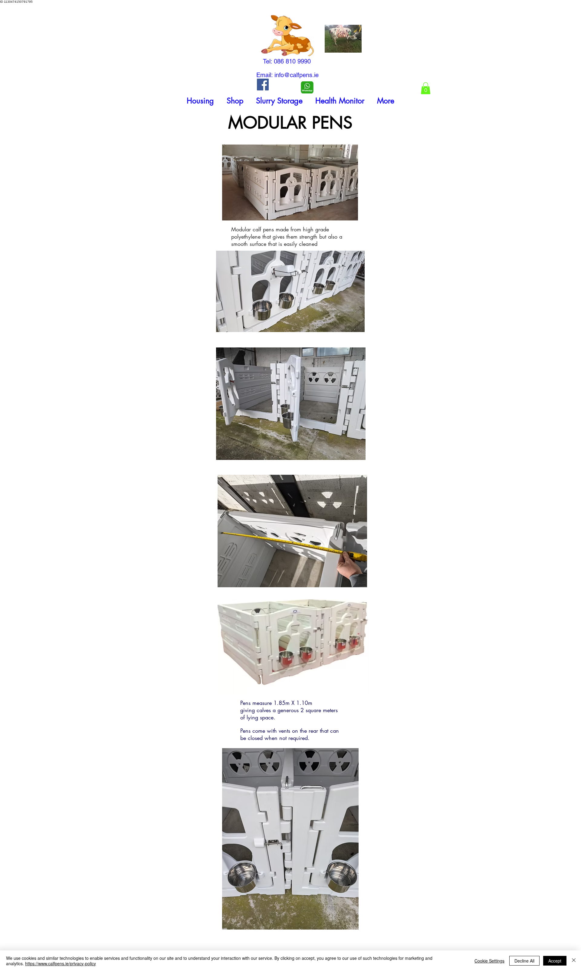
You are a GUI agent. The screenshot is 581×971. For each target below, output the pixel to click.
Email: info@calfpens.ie (287, 75)
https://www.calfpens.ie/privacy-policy (60, 963)
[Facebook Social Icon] (263, 84)
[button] (200, 100)
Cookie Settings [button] (489, 961)
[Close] (573, 960)
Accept (554, 961)
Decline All (524, 961)
